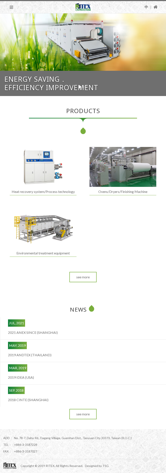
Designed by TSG (97, 466)
